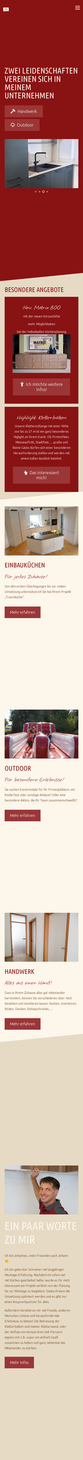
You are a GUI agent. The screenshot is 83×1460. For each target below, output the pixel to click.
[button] (77, 8)
